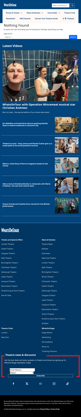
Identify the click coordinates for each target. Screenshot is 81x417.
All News (45, 323)
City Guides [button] (52, 13)
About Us (45, 346)
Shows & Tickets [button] (13, 13)
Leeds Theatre (7, 277)
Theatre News (47, 244)
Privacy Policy (44, 409)
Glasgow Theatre (8, 253)
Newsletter (10, 18)
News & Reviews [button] (34, 13)
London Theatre (7, 244)
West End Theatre (49, 258)
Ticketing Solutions (49, 351)
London (4, 332)
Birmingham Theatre (9, 263)
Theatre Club (69, 13)
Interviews (46, 253)
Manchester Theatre (9, 286)
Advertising (46, 337)
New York (5, 337)
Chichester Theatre (8, 267)
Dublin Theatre (7, 249)
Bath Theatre (6, 258)
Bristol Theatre (48, 277)
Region (7, 373)
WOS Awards (25, 18)
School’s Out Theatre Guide (46, 18)
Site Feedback (47, 342)
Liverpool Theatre (8, 281)
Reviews (45, 249)
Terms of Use (55, 409)
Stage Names (47, 332)
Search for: (8, 34)
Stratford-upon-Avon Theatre (13, 291)
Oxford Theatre (48, 314)
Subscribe (40, 375)
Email (7, 370)
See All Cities (6, 295)
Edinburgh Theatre (8, 272)
